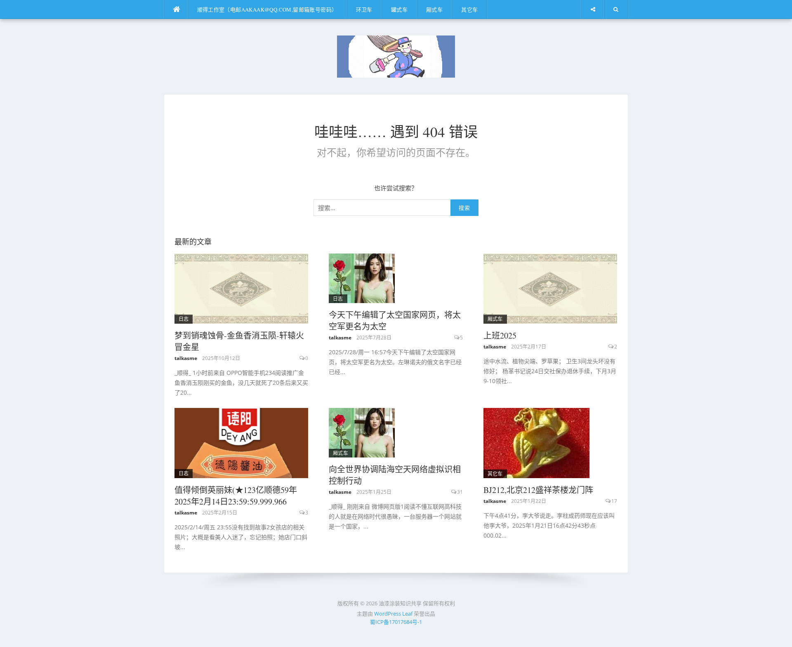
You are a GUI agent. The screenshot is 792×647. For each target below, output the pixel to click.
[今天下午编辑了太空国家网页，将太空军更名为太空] (362, 277)
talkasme (185, 358)
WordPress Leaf (393, 613)
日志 (184, 318)
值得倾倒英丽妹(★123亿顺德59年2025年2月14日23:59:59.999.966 (235, 495)
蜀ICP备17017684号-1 (396, 622)
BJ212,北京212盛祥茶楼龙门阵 (538, 489)
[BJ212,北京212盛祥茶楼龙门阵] (536, 442)
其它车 (469, 9)
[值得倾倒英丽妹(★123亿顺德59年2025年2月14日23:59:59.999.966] (241, 442)
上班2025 (499, 335)
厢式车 (434, 9)
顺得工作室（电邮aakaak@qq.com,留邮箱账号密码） (267, 9)
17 (614, 501)
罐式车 (399, 9)
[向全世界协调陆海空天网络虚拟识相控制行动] (362, 432)
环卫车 (364, 9)
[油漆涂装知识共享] (396, 56)
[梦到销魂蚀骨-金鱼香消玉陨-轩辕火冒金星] (241, 288)
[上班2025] (550, 288)
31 (460, 491)
